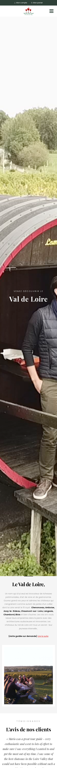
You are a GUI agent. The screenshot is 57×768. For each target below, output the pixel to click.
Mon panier (38, 3)
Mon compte (21, 3)
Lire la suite (43, 636)
